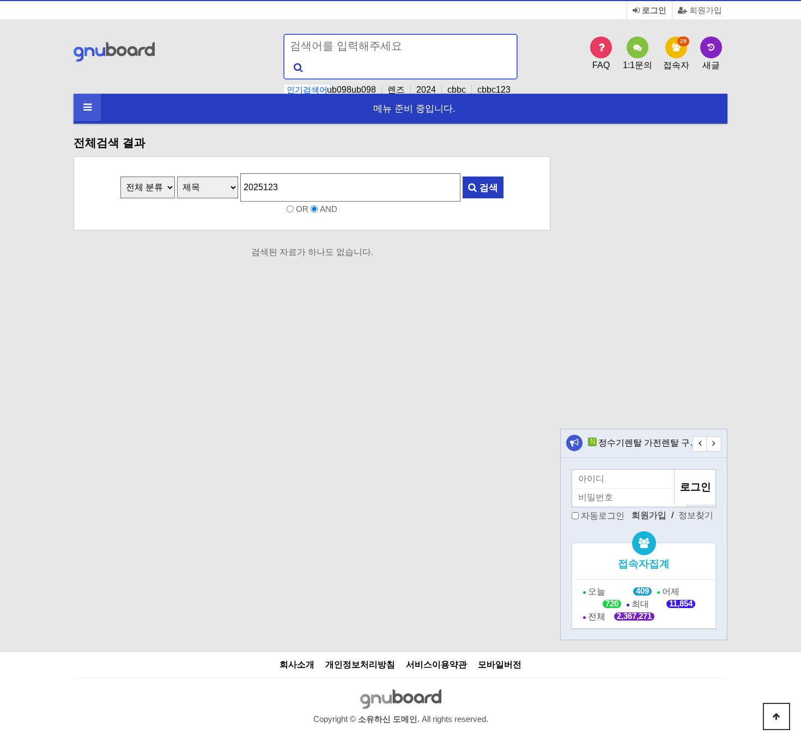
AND (328, 209)
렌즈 (396, 89)
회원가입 (704, 10)
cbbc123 (494, 89)
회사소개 (297, 664)
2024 (426, 89)
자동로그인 (602, 515)
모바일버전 (499, 664)
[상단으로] (776, 716)
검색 (487, 187)
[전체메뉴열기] (87, 107)
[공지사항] (574, 443)
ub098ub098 (351, 89)
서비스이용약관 (436, 664)
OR (302, 209)
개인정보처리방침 (360, 664)
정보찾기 (695, 515)
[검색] (298, 67)
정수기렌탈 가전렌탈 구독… (652, 442)
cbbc (456, 89)
